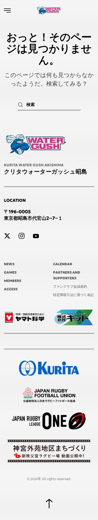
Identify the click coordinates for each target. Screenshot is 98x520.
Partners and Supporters (66, 275)
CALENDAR (62, 264)
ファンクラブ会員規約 (70, 286)
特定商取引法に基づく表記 (73, 295)
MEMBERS (12, 281)
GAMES (10, 272)
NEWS (9, 264)
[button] (7, 10)
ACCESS (11, 289)
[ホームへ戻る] (49, 10)
